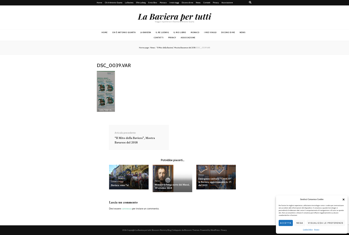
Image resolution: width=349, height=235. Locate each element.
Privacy (316, 229)
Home (99, 2)
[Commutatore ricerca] (250, 2)
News (198, 2)
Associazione (227, 2)
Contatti (206, 2)
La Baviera (129, 2)
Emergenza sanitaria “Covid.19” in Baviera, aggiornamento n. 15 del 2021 (215, 182)
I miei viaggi (174, 2)
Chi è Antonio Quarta (113, 2)
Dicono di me (187, 2)
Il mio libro (152, 2)
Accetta (285, 223)
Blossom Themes (191, 230)
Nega (300, 223)
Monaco (163, 2)
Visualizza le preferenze (325, 223)
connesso (126, 208)
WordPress (215, 230)
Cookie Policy (308, 229)
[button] (343, 199)
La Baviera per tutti (174, 16)
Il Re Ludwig (141, 2)
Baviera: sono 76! (120, 185)
